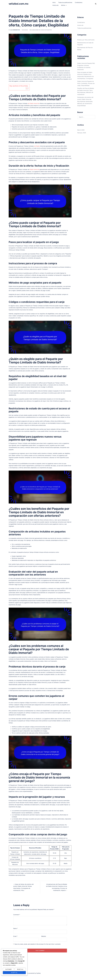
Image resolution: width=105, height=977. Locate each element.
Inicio (54, 2)
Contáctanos (78, 2)
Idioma (63, 5)
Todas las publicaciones (65, 2)
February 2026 (81, 133)
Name (15, 928)
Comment (16, 914)
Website (43, 936)
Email (15, 936)
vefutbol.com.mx (18, 3)
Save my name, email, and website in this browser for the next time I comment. (38, 944)
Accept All (14, 972)
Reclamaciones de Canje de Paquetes (41, 29)
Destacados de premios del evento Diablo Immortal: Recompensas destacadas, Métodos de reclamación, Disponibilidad (85, 101)
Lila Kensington (15, 29)
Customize (8, 969)
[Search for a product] (95, 3)
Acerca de (55, 5)
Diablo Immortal (34, 169)
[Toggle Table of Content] (26, 88)
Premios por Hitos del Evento (85, 40)
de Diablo (37, 146)
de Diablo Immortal (33, 103)
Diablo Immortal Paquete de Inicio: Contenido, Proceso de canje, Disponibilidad (85, 83)
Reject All (20, 969)
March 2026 (80, 130)
